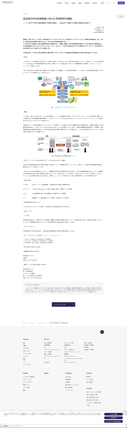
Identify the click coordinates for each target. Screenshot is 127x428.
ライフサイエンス (27, 364)
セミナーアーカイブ (27, 382)
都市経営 (86, 347)
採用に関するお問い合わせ (92, 400)
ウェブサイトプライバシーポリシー (78, 291)
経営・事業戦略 (47, 343)
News (102, 3)
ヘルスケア (25, 356)
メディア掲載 (26, 387)
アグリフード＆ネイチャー (70, 362)
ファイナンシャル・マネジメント (52, 356)
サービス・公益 (26, 353)
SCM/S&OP (46, 362)
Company (87, 3)
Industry (59, 3)
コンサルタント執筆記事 (28, 377)
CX (44, 358)
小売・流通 (25, 348)
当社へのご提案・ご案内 (92, 394)
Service (67, 3)
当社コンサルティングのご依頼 (93, 392)
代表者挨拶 (67, 379)
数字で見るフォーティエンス (72, 385)
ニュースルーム (68, 390)
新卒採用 (88, 377)
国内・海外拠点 (69, 387)
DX (44, 347)
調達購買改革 (67, 345)
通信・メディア (26, 351)
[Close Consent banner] (125, 413)
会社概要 (67, 382)
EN (110, 3)
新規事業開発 (47, 345)
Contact (121, 3)
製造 (24, 343)
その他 (88, 405)
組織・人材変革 (47, 354)
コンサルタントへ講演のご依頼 (93, 402)
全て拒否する (113, 417)
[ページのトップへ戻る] (102, 332)
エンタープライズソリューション (72, 352)
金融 (24, 359)
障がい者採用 (89, 382)
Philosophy (68, 377)
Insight (74, 3)
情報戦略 (66, 354)
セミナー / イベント (27, 379)
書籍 (24, 390)
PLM (65, 347)
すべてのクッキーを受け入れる (113, 421)
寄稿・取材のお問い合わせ (92, 397)
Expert (80, 3)
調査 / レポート (26, 385)
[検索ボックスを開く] (114, 3)
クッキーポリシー (93, 414)
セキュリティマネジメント (70, 356)
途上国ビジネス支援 (89, 349)
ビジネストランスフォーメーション (52, 349)
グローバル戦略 (47, 352)
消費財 (24, 345)
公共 (24, 361)
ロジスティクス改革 (68, 343)
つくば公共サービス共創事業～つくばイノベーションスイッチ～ (44, 235)
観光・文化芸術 (88, 343)
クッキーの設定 (72, 414)
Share (121, 16)
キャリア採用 (89, 379)
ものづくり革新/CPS (69, 349)
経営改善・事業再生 (89, 345)
